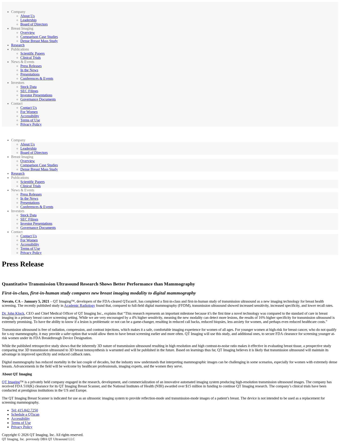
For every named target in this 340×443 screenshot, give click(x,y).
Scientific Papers (32, 53)
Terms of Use (30, 120)
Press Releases (31, 66)
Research (18, 45)
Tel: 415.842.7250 (24, 410)
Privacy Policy (31, 124)
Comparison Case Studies (39, 37)
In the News (29, 70)
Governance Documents (38, 99)
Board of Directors (34, 24)
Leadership (28, 20)
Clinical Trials (30, 58)
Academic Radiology (79, 305)
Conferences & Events (36, 78)
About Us (27, 16)
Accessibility (29, 116)
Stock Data (28, 87)
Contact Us (28, 108)
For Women (29, 112)
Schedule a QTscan (25, 414)
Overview (27, 33)
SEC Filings (29, 91)
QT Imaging (11, 382)
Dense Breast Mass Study (39, 41)
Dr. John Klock (13, 313)
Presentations (30, 74)
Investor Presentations (36, 95)
